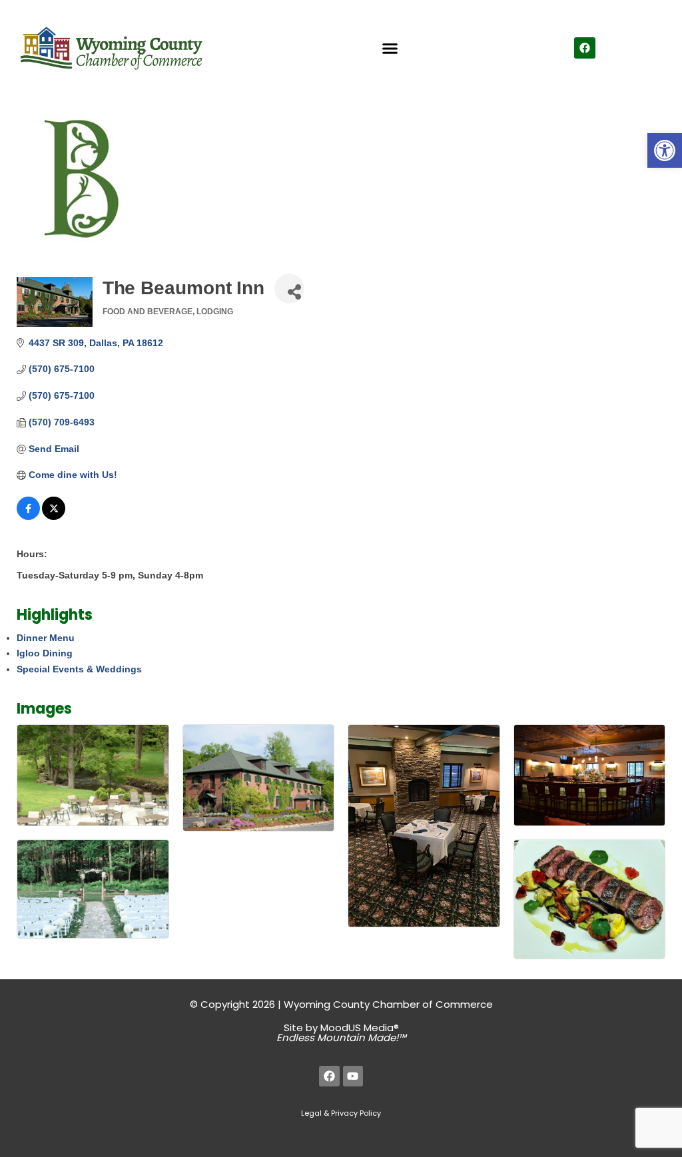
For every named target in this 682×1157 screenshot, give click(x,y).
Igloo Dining (45, 653)
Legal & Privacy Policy (341, 1113)
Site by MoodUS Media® (341, 1032)
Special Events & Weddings (79, 669)
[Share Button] (289, 289)
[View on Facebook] (28, 516)
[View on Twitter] (53, 516)
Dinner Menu (46, 637)
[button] (664, 150)
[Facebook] (584, 48)
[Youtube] (353, 1076)
